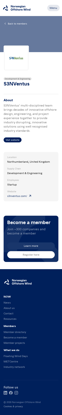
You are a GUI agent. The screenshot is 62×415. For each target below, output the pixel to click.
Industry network (14, 366)
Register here (31, 254)
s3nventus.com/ (17, 196)
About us (9, 308)
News (7, 302)
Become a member (15, 337)
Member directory (15, 332)
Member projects (14, 342)
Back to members (17, 23)
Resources (10, 318)
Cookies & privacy (13, 406)
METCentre (11, 361)
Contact (8, 313)
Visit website (12, 139)
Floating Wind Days (16, 356)
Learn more (31, 245)
